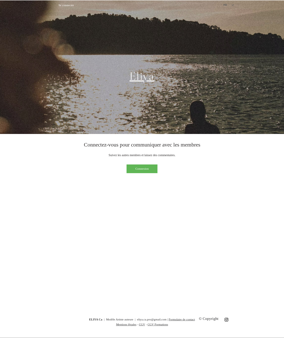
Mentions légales (126, 324)
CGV (142, 324)
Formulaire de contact (182, 319)
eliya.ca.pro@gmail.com (152, 319)
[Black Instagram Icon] (226, 319)
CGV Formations (158, 324)
